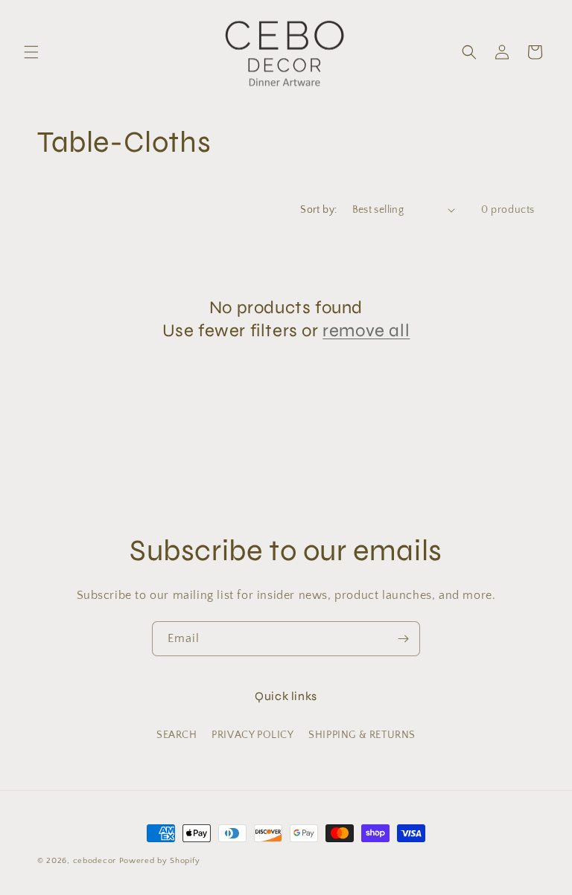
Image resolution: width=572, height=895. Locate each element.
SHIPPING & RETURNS (362, 735)
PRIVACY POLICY (252, 735)
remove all (366, 330)
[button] (31, 52)
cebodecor (94, 860)
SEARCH (176, 735)
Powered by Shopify (159, 860)
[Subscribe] (403, 638)
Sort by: (318, 210)
